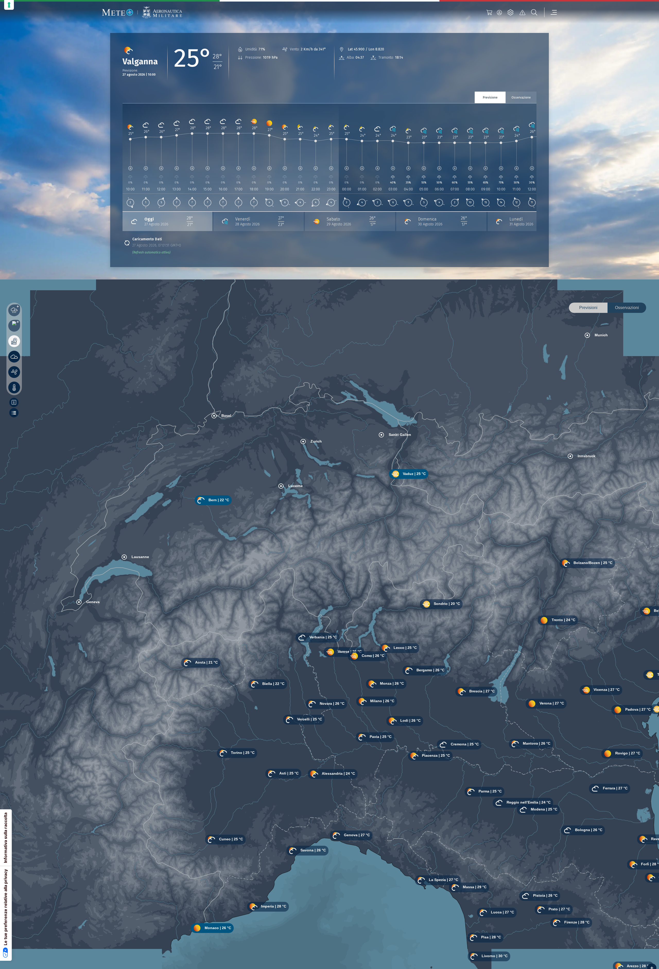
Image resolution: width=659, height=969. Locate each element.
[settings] (510, 12)
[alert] (522, 12)
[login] (499, 12)
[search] (534, 12)
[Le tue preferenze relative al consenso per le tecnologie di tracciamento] (9, 5)
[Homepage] (117, 12)
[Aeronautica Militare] (162, 12)
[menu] (550, 12)
